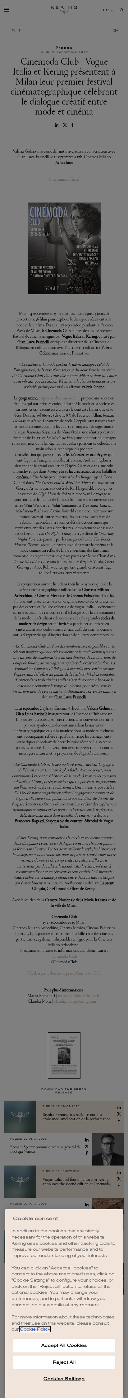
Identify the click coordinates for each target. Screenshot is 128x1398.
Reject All (64, 1362)
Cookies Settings (64, 1378)
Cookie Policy (35, 1329)
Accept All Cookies (64, 1345)
